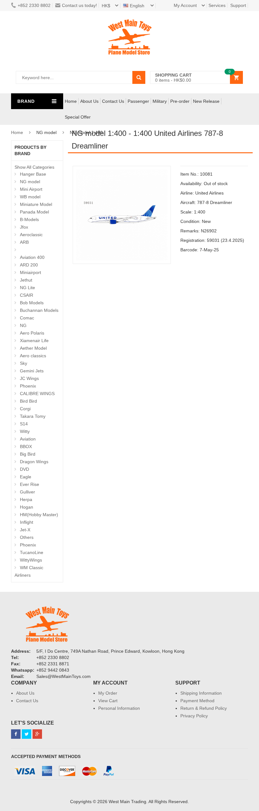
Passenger (138, 101)
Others (26, 537)
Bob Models (32, 302)
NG (23, 325)
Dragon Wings (34, 461)
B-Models (29, 219)
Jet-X (25, 529)
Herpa (26, 499)
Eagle (25, 476)
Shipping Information (201, 693)
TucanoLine (31, 552)
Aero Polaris (32, 332)
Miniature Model (36, 204)
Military (160, 101)
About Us (89, 101)
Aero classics (33, 355)
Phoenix (28, 385)
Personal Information (119, 708)
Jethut (26, 280)
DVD (24, 469)
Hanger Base (33, 174)
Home (71, 101)
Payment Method (197, 700)
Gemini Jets (32, 370)
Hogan (26, 507)
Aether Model (33, 348)
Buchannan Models (39, 310)
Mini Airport (31, 189)
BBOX (26, 446)
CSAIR (26, 295)
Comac (27, 317)
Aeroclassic (31, 234)
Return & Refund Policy (203, 708)
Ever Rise (29, 484)
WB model (30, 196)
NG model (30, 181)
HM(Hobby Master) (39, 514)
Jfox (24, 227)
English (138, 5)
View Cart (107, 700)
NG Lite (27, 287)
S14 (24, 423)
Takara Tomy (32, 416)
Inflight (26, 522)
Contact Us (113, 101)
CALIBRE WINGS (37, 393)
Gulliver (27, 491)
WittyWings (31, 560)
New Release (206, 101)
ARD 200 (29, 264)
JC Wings (29, 378)
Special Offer (78, 117)
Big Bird (27, 454)
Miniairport (30, 272)
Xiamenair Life (34, 340)
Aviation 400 (32, 257)
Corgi (25, 408)
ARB (24, 242)
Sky (23, 363)
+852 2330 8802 (34, 5)
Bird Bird (28, 401)
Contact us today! (79, 5)
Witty (25, 431)
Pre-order (180, 101)
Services (217, 5)
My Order (107, 693)
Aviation (28, 438)
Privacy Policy (194, 715)
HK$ (106, 5)
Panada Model (34, 211)
